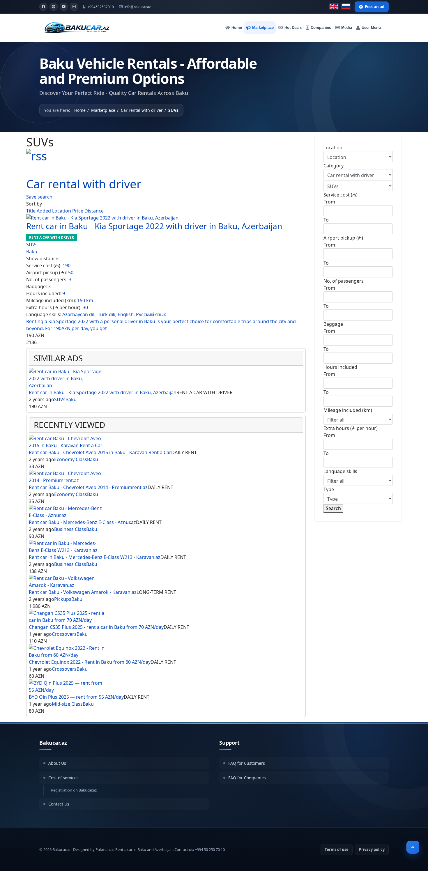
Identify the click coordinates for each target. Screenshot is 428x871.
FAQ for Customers (246, 763)
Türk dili (106, 314)
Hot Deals (293, 27)
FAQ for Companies (247, 777)
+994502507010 (100, 6)
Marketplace (263, 27)
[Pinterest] (53, 7)
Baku (31, 251)
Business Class (70, 529)
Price (78, 211)
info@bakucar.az (137, 6)
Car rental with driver (84, 184)
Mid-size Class (67, 704)
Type (328, 489)
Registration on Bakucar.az (74, 790)
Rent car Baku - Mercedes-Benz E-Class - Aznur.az (82, 522)
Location (62, 211)
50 (70, 272)
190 (66, 265)
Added (44, 211)
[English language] (334, 6)
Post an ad (374, 6)
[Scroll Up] (412, 847)
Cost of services (63, 777)
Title (31, 211)
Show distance (42, 258)
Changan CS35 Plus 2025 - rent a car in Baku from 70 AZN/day (96, 627)
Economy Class (70, 459)
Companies (321, 27)
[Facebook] (43, 7)
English (126, 314)
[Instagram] (74, 7)
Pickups (62, 599)
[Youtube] (64, 7)
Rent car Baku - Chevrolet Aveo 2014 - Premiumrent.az (88, 487)
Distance (94, 211)
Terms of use (337, 849)
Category (333, 165)
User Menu (371, 27)
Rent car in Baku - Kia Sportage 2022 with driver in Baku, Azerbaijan (154, 225)
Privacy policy (372, 849)
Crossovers (64, 634)
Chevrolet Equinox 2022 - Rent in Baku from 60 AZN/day (90, 662)
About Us (57, 763)
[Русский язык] (346, 6)
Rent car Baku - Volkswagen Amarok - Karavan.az (83, 592)
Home (236, 27)
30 (85, 307)
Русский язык (151, 314)
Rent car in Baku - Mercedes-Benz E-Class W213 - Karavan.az (94, 557)
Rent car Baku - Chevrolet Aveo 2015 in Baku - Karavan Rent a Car (100, 452)
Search (333, 508)
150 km (85, 300)
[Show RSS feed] (166, 156)
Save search (39, 197)
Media (346, 27)
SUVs (32, 244)
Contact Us (58, 804)
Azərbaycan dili (78, 314)
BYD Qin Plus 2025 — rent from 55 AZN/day (76, 697)
